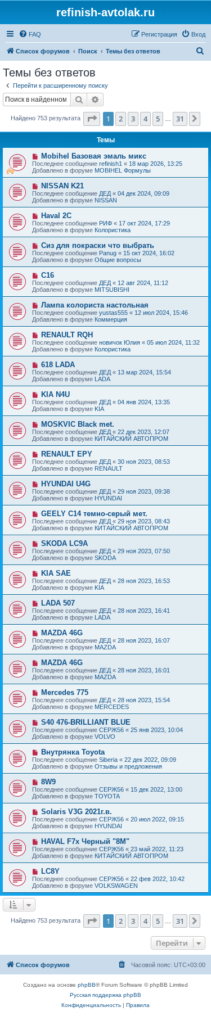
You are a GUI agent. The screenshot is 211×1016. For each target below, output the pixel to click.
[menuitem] (30, 34)
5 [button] (158, 119)
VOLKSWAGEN (116, 885)
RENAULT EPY (66, 454)
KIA (99, 408)
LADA (102, 379)
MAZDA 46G (62, 633)
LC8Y (50, 871)
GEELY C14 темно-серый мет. (94, 513)
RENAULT (109, 468)
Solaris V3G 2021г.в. (76, 811)
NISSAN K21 (62, 186)
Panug (107, 253)
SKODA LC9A (64, 543)
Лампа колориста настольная (95, 305)
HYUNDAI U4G (66, 484)
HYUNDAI (108, 498)
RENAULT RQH (67, 335)
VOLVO (105, 736)
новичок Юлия (119, 342)
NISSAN (106, 200)
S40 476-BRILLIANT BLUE (86, 722)
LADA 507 (58, 603)
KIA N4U (55, 394)
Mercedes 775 (64, 692)
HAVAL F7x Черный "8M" (85, 841)
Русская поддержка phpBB (105, 995)
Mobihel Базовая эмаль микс (93, 156)
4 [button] (145, 119)
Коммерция (111, 319)
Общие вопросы (118, 259)
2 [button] (121, 119)
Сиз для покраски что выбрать (97, 245)
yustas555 (113, 312)
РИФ (105, 223)
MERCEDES (112, 706)
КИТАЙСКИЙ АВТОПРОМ (131, 438)
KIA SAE (56, 573)
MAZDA (105, 647)
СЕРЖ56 (111, 729)
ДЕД (105, 193)
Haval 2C (56, 215)
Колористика (113, 230)
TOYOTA (107, 796)
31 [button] (180, 119)
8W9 (48, 782)
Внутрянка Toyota (73, 752)
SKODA (105, 557)
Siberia (108, 759)
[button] (91, 118)
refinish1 (110, 163)
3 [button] (133, 119)
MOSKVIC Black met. (77, 424)
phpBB (87, 985)
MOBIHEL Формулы (123, 170)
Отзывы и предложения (128, 766)
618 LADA (58, 364)
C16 (47, 275)
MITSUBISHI (112, 289)
